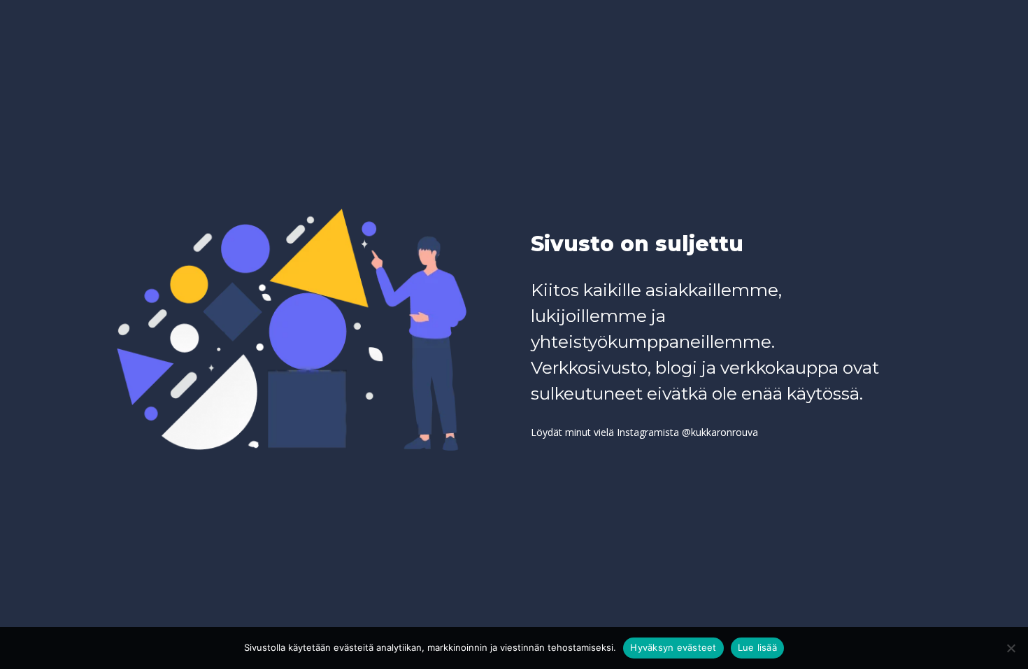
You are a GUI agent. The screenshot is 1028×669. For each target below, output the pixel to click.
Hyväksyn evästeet (673, 647)
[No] (1011, 648)
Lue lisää (757, 647)
